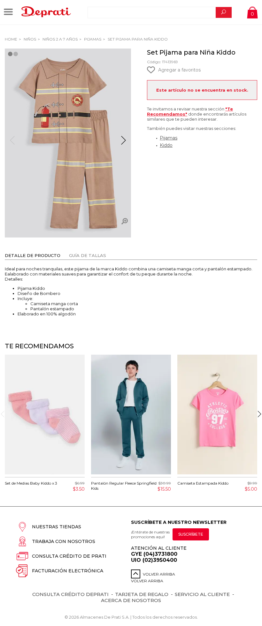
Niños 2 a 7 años (60, 39)
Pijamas (92, 39)
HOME (11, 39)
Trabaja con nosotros (63, 541)
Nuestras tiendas (56, 527)
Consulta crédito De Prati (69, 556)
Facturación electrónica (67, 571)
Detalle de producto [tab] (32, 255)
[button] (123, 143)
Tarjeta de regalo (141, 594)
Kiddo (166, 145)
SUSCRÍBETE (190, 534)
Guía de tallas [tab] (87, 255)
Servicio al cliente (202, 594)
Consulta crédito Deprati (70, 594)
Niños (29, 39)
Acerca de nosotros (131, 600)
